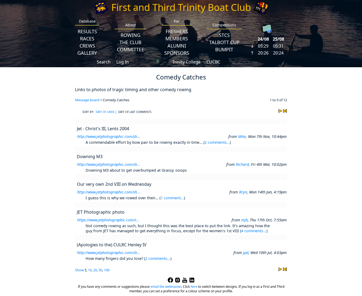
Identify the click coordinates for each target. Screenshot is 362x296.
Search (104, 62)
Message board (87, 100)
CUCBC (213, 62)
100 (106, 270)
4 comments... (253, 230)
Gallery (87, 53)
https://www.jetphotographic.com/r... (108, 219)
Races (87, 38)
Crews (87, 46)
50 (100, 270)
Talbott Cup (224, 42)
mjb (244, 219)
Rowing (130, 35)
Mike (242, 136)
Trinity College (186, 62)
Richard (242, 164)
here (194, 286)
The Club (131, 42)
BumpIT (224, 49)
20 (95, 270)
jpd (245, 252)
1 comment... (172, 197)
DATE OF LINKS (105, 112)
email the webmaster (166, 286)
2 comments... (217, 142)
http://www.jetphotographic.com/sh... (108, 136)
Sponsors (176, 53)
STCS (224, 35)
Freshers (177, 31)
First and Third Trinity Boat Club (181, 7)
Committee (130, 49)
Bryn (243, 191)
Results (87, 31)
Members (176, 38)
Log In (122, 62)
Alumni (176, 46)
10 (90, 270)
